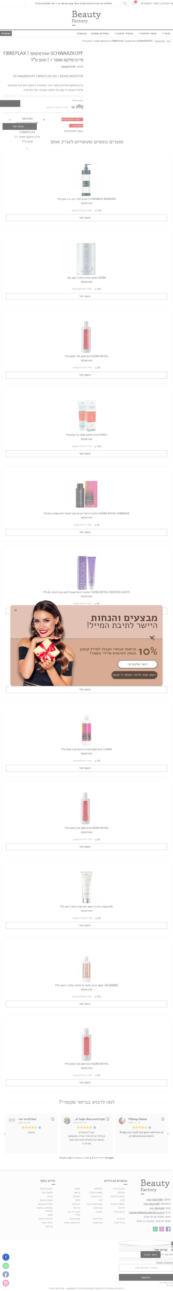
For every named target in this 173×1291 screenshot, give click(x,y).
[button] (5, 1257)
